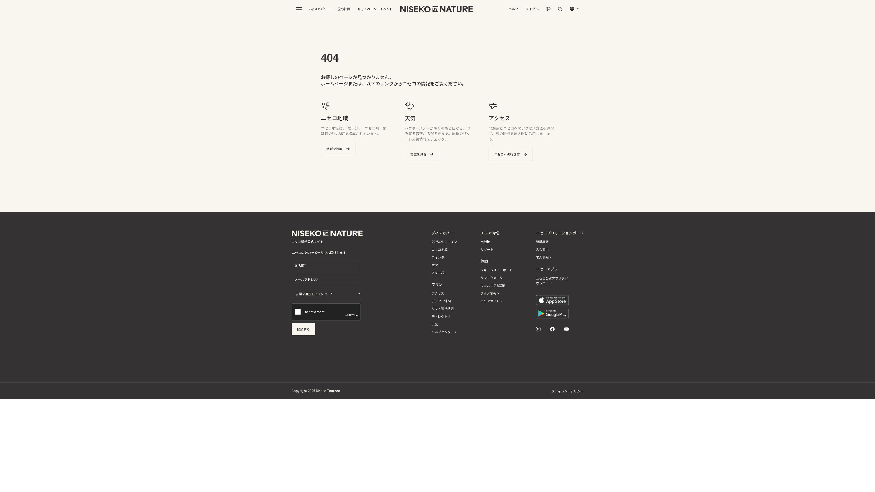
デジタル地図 (441, 300)
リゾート (487, 249)
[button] (298, 9)
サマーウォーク (492, 277)
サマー (436, 264)
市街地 (485, 241)
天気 (435, 324)
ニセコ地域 (440, 249)
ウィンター (440, 257)
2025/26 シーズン (444, 241)
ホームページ (334, 83)
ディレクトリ (441, 316)
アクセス (438, 293)
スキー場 (438, 272)
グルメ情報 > (490, 293)
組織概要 (542, 241)
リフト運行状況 (443, 308)
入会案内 (542, 249)
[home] (436, 9)
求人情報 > (543, 257)
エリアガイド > (491, 300)
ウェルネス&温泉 (493, 285)
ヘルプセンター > (444, 331)
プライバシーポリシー (567, 391)
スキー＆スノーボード (496, 270)
